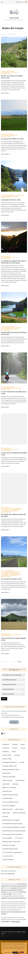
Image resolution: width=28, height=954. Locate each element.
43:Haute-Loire (6, 755)
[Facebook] (2, 733)
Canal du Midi (6, 773)
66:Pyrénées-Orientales (9, 762)
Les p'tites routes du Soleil (10, 802)
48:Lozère (17, 755)
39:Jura (14, 751)
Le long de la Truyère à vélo (11, 200)
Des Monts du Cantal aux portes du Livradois (13, 515)
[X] (4, 733)
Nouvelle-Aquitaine (19, 812)
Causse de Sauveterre (8, 776)
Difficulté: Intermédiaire (7, 71)
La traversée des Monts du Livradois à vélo (14, 454)
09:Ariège (15, 744)
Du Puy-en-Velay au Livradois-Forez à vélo (12, 77)
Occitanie (5, 816)
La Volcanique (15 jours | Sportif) (9, 72)
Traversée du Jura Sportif (10, 848)
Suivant (19, 661)
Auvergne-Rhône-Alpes (9, 766)
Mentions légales (6, 936)
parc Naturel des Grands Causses (12, 823)
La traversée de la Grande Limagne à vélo (13, 639)
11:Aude (23, 744)
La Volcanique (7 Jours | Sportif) (9, 449)
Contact (7, 934)
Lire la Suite (4, 93)
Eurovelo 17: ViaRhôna (9, 787)
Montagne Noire (7, 809)
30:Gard (23, 748)
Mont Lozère (6, 812)
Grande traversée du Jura (10, 794)
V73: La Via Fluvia (7, 856)
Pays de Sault (19, 838)
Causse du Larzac (7, 780)
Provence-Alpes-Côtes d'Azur (11, 841)
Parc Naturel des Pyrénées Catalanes (13, 827)
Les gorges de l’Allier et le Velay (12, 139)
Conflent (15, 784)
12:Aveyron (5, 748)
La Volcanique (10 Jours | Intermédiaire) (11, 327)
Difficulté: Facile (5, 507)
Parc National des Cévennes (11, 820)
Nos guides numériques (8, 873)
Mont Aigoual (19, 809)
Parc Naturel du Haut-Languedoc (12, 834)
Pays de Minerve (7, 838)
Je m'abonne (14, 722)
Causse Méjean (20, 780)
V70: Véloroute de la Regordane (12, 852)
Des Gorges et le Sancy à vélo (11, 579)
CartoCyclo (14, 18)
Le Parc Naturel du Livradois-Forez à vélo (14, 393)
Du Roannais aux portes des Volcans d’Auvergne (14, 333)
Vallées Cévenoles (8, 859)
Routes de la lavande (8, 845)
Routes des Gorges (5, 73)
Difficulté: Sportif (20, 195)
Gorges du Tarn (7, 791)
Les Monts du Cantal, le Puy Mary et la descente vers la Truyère (13, 262)
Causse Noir (5, 784)
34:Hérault (5, 751)
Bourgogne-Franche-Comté (10, 769)
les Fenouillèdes (7, 798)
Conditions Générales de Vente (18, 934)
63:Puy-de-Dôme (6, 758)
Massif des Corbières (8, 805)
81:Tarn (22, 762)
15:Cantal (15, 748)
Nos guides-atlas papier (8, 871)
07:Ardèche (5, 744)
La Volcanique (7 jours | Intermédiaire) (11, 509)
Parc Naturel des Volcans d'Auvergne (13, 830)
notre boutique (16, 921)
